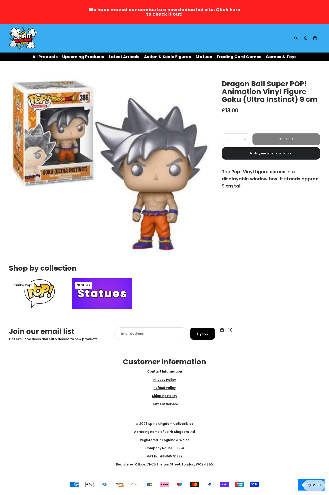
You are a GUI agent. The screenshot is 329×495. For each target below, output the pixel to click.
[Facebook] (222, 330)
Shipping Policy (164, 396)
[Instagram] (230, 330)
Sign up (203, 333)
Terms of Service (164, 404)
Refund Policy (165, 387)
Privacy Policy (164, 379)
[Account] (305, 38)
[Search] (296, 38)
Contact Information (164, 371)
